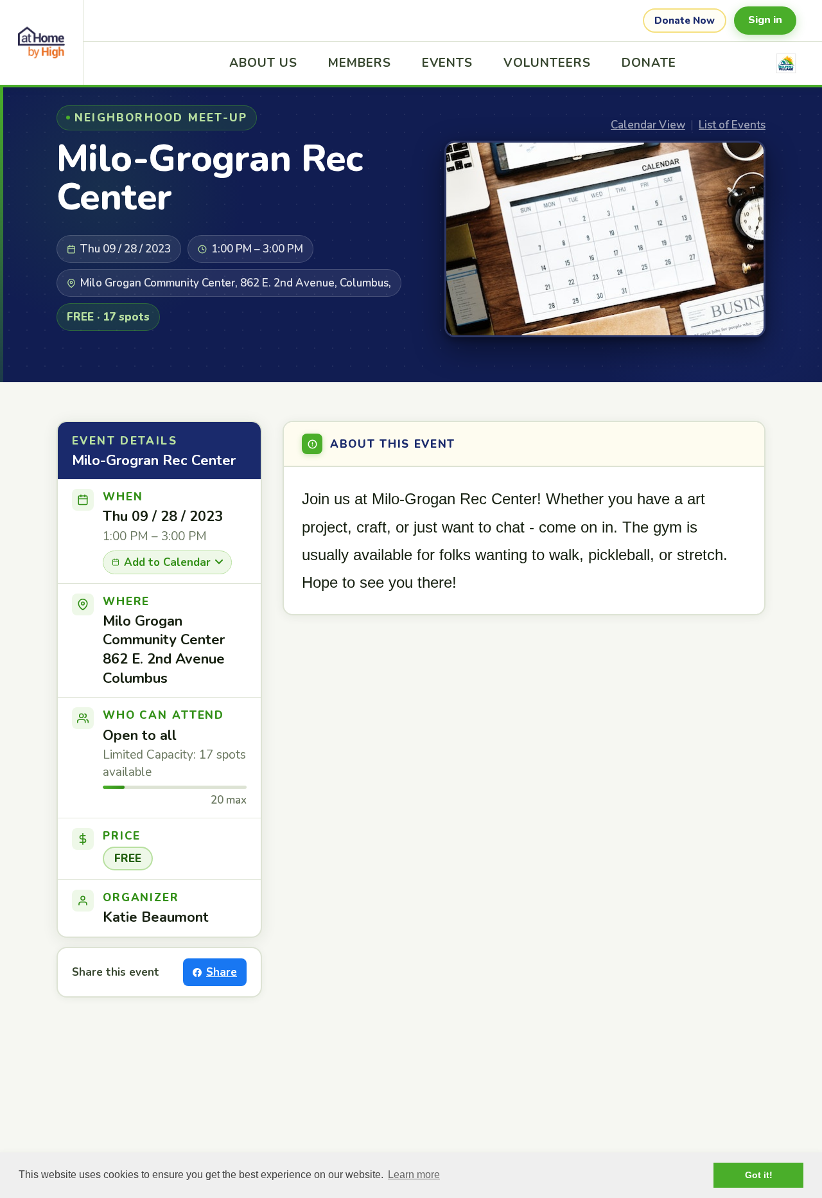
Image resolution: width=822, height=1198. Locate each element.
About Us (263, 63)
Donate (649, 63)
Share (221, 972)
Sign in (765, 20)
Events (447, 63)
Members (359, 63)
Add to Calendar (167, 562)
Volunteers (547, 63)
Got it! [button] (759, 1175)
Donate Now (684, 20)
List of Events (732, 125)
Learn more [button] (414, 1174)
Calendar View (648, 125)
